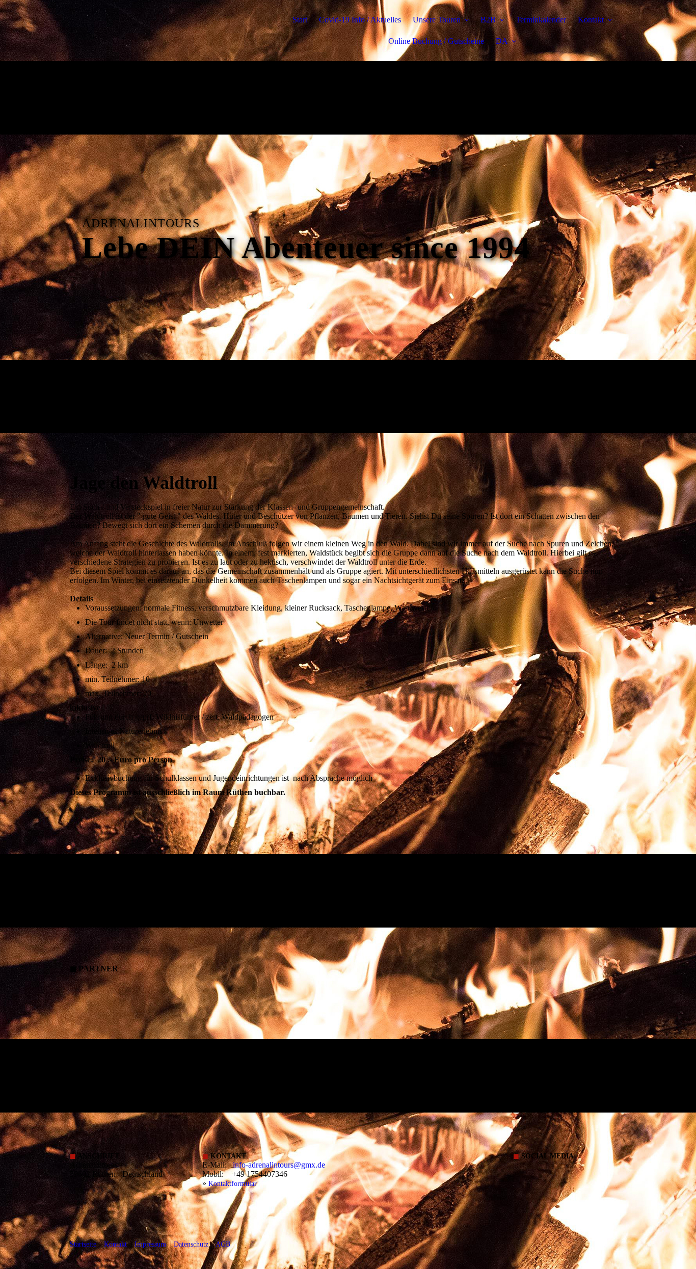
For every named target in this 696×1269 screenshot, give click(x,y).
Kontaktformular (232, 1183)
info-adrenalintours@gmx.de (279, 1164)
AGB (223, 1244)
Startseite (83, 1244)
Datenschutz (191, 1244)
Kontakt (591, 19)
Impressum (150, 1244)
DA (502, 41)
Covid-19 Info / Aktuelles (360, 19)
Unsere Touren (437, 19)
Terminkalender (541, 19)
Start (299, 19)
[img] (159, 35)
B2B (488, 19)
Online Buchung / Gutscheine (436, 41)
